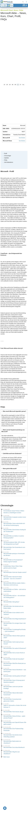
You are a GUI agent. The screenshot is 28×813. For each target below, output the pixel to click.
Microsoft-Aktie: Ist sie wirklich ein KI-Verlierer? (14, 613)
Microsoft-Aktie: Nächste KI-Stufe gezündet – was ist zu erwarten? (13, 577)
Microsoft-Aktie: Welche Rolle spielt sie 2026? (14, 636)
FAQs (5, 160)
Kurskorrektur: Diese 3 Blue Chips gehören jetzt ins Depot (13, 567)
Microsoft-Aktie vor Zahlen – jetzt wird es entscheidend (15, 590)
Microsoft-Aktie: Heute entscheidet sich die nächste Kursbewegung (14, 524)
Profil (5, 153)
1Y (18, 84)
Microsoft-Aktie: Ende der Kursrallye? (14, 659)
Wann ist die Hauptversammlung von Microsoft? (13, 430)
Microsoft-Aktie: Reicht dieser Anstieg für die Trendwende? (15, 530)
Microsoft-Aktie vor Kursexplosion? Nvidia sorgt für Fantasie (13, 560)
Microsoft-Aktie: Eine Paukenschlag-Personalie (14, 729)
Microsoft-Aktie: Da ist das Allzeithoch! (14, 747)
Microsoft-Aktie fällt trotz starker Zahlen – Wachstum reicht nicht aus (15, 584)
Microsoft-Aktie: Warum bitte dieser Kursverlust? (13, 693)
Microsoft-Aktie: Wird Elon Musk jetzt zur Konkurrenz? (15, 664)
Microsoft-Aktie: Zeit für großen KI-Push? (15, 676)
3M (12, 84)
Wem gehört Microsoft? (10, 468)
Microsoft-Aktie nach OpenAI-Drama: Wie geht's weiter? (15, 723)
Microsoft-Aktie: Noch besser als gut (13, 711)
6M (15, 84)
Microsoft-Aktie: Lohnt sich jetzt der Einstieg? (13, 687)
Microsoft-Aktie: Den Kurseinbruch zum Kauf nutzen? (14, 548)
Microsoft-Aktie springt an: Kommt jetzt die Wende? (14, 554)
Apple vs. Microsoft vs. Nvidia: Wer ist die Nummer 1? (15, 706)
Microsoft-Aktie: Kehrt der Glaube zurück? (15, 572)
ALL (23, 84)
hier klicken (22, 137)
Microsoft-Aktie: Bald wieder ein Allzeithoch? (12, 742)
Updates (6, 158)
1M (9, 84)
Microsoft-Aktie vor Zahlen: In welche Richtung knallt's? (14, 536)
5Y (20, 84)
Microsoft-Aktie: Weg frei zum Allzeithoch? (12, 752)
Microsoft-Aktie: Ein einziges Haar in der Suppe (15, 624)
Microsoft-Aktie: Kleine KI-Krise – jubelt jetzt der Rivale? (14, 717)
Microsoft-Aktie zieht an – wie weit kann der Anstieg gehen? (14, 596)
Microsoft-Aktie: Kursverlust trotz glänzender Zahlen (12, 700)
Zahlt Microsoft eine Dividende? (12, 453)
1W (7, 84)
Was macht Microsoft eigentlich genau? (14, 411)
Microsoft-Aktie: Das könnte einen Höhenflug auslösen (13, 735)
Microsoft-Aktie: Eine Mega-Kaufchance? (15, 618)
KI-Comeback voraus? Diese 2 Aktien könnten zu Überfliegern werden (14, 511)
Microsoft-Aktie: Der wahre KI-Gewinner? (15, 648)
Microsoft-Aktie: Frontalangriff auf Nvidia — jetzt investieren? (15, 630)
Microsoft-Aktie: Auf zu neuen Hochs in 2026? (14, 653)
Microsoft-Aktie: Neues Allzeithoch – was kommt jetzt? (15, 670)
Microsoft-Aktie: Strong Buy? (11, 602)
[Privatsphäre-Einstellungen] (5, 808)
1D (4, 84)
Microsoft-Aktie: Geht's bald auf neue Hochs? (14, 643)
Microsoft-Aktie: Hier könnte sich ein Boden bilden (13, 607)
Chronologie (7, 155)
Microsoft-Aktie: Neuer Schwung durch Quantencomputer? (14, 681)
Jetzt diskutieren (8, 162)
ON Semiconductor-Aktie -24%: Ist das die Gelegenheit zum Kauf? (14, 543)
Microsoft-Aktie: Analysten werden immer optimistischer (15, 518)
